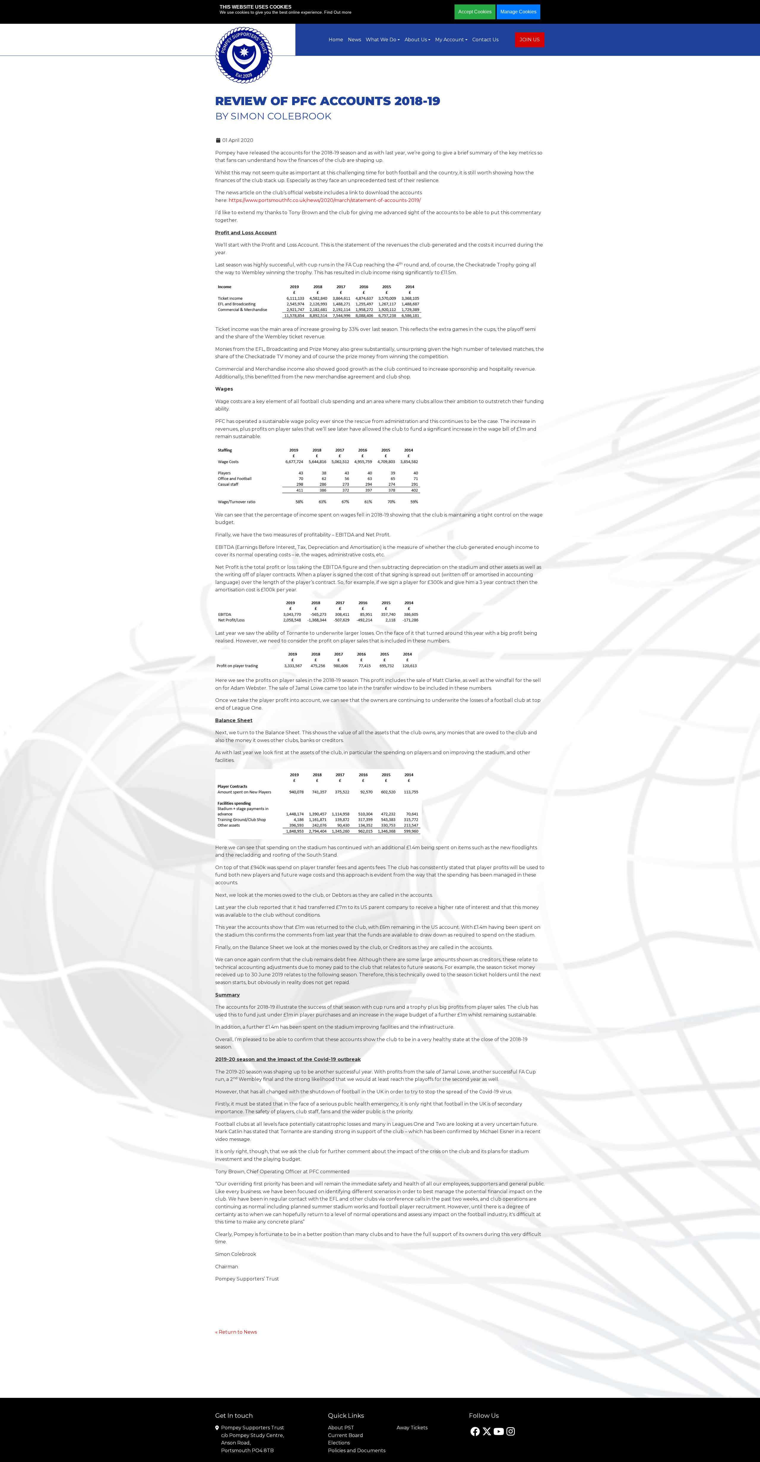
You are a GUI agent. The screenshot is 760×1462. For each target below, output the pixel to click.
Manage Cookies (518, 11)
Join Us (530, 39)
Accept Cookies (475, 11)
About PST (341, 1428)
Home (336, 39)
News (354, 39)
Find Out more (338, 12)
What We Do (381, 39)
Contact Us (485, 39)
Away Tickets (412, 1428)
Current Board (345, 1435)
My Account (449, 39)
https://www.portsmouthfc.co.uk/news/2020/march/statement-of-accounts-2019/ (325, 200)
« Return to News (236, 1332)
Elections (339, 1443)
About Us (416, 39)
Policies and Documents (356, 1450)
